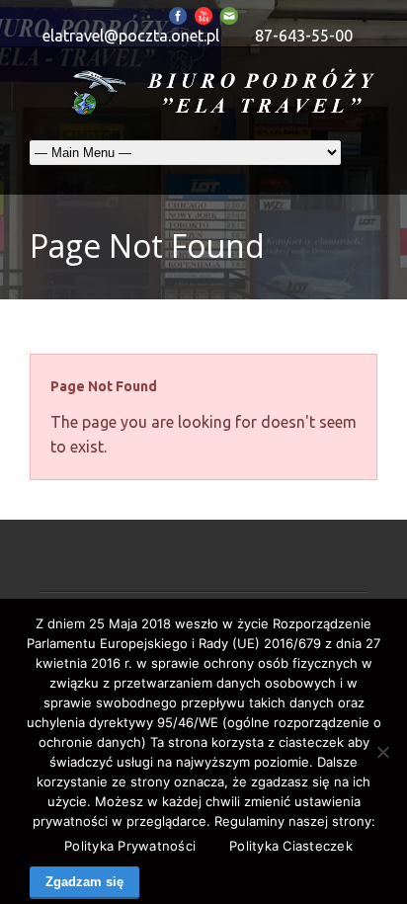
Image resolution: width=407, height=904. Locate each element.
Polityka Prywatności (130, 846)
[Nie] (382, 752)
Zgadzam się (84, 881)
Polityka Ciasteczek (291, 846)
